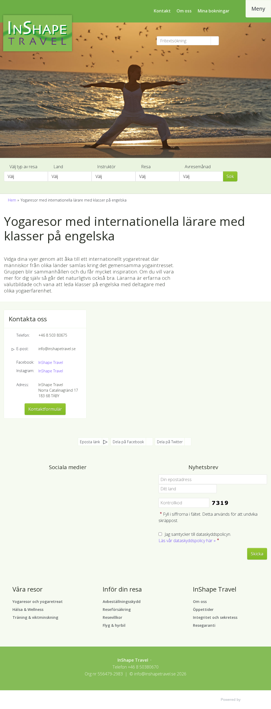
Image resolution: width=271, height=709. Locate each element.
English (238, 40)
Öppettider (203, 609)
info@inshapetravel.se (57, 348)
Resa (146, 167)
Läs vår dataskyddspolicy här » (187, 540)
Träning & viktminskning (35, 617)
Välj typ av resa (23, 167)
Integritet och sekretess (215, 617)
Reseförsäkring (117, 609)
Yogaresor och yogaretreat (37, 601)
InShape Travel (50, 362)
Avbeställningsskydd (122, 601)
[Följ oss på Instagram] (73, 482)
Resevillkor (112, 617)
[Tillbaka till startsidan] (40, 33)
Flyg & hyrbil (114, 625)
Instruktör (106, 167)
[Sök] (215, 40)
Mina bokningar (213, 11)
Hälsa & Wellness (27, 609)
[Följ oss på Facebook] (62, 482)
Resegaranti (204, 625)
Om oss (184, 11)
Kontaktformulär (45, 409)
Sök (230, 176)
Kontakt (162, 11)
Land (58, 167)
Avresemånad (198, 167)
